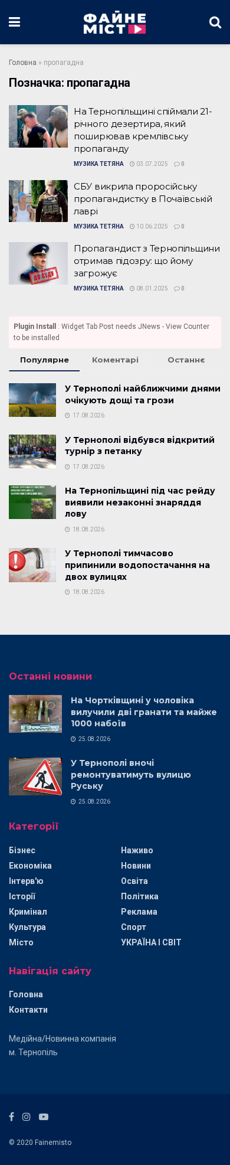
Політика (140, 896)
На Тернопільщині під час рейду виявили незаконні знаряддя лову (140, 502)
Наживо (137, 850)
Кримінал (28, 911)
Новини (136, 865)
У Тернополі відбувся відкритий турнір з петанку (140, 446)
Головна (23, 62)
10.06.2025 (151, 226)
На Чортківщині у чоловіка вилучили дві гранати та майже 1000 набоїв (144, 712)
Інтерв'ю (26, 881)
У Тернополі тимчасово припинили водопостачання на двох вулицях (137, 565)
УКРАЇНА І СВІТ (151, 942)
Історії (22, 896)
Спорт (133, 927)
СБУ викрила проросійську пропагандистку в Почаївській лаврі (143, 199)
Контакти (28, 1009)
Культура (27, 927)
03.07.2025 (151, 164)
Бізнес (22, 850)
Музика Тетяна (99, 164)
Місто (21, 942)
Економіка (30, 865)
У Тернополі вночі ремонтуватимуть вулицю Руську (131, 774)
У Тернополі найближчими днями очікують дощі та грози (143, 394)
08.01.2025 (151, 288)
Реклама (139, 911)
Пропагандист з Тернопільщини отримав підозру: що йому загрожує (147, 261)
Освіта (134, 881)
